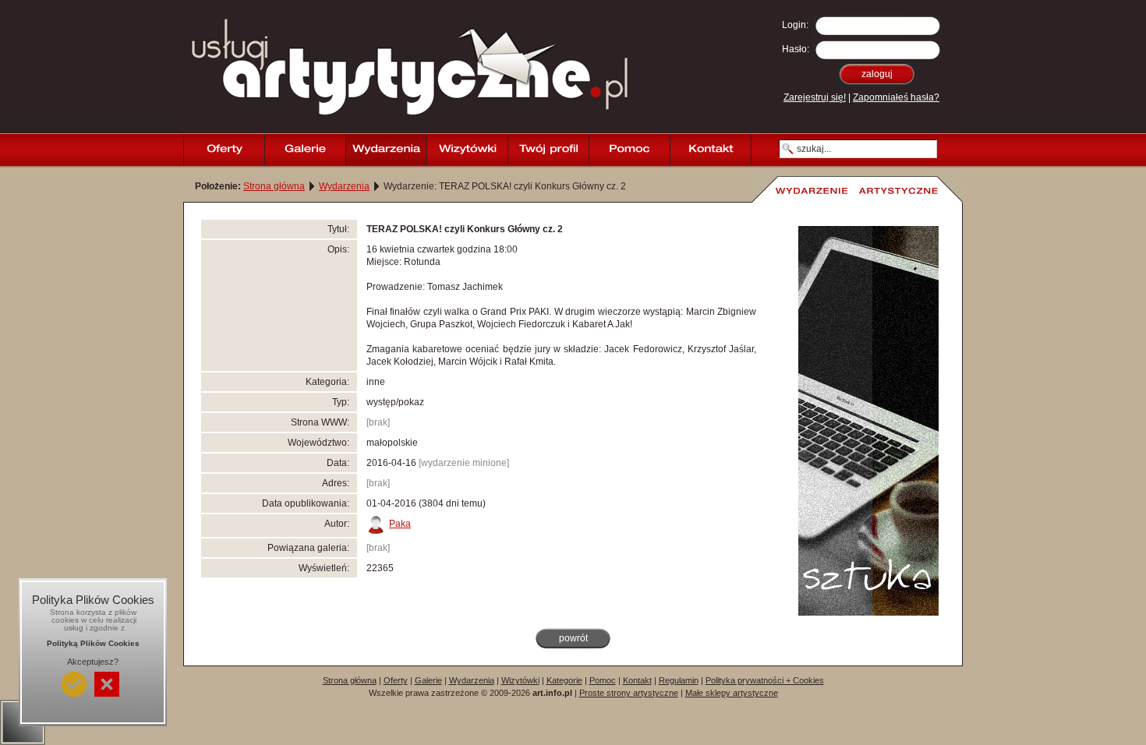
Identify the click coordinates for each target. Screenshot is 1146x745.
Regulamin (679, 680)
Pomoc (602, 680)
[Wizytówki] (467, 149)
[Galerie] (304, 149)
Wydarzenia (344, 186)
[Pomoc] (629, 149)
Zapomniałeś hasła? (896, 97)
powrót (573, 638)
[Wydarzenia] (385, 149)
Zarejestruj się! (814, 97)
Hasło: (795, 49)
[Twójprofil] (548, 149)
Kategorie (564, 680)
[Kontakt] (710, 149)
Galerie (428, 680)
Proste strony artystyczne (628, 692)
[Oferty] (223, 149)
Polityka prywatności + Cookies (765, 680)
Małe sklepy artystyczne (731, 692)
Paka (400, 523)
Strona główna (274, 186)
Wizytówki (520, 680)
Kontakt (637, 680)
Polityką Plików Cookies (93, 643)
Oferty (396, 680)
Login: (795, 24)
